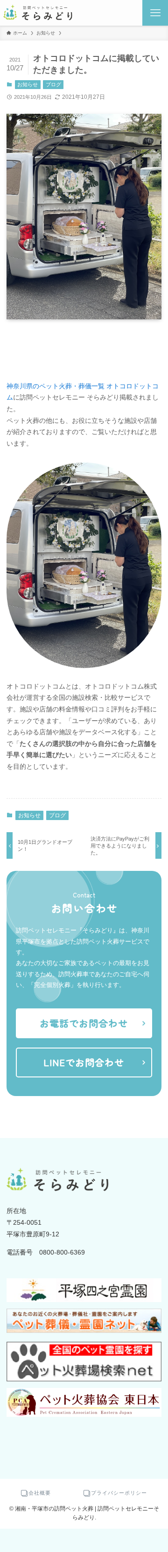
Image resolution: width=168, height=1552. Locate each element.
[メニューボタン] (155, 13)
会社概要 (39, 1493)
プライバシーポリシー (119, 1493)
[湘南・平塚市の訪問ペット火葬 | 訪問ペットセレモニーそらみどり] (39, 13)
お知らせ (27, 84)
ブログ (53, 84)
